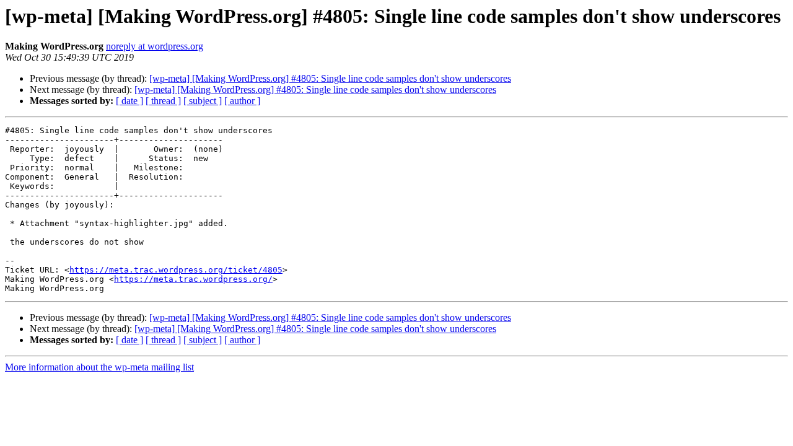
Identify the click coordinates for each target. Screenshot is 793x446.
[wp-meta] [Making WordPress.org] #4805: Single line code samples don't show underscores (330, 78)
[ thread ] (163, 100)
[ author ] (242, 100)
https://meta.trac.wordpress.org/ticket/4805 (176, 269)
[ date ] (129, 100)
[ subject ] (202, 100)
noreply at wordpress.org (154, 46)
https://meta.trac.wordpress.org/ (193, 279)
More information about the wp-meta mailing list (99, 367)
